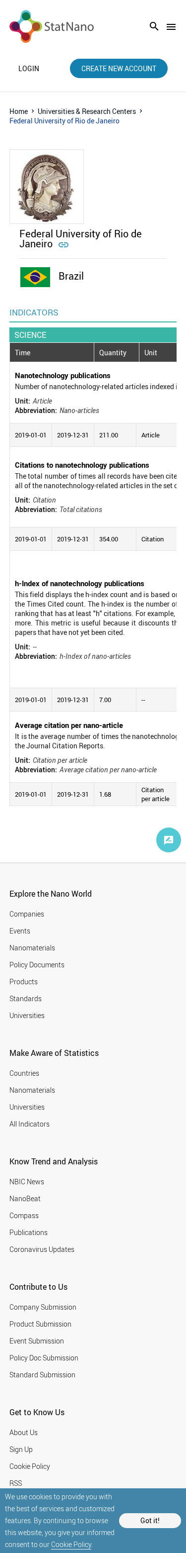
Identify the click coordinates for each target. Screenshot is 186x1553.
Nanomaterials (32, 947)
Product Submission (40, 1324)
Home (18, 111)
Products (23, 981)
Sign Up (21, 1449)
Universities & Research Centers (87, 111)
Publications (28, 1232)
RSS (15, 1483)
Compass (24, 1215)
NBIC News (26, 1181)
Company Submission (42, 1307)
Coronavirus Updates (41, 1249)
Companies (26, 914)
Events (19, 930)
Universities (27, 1015)
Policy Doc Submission (43, 1357)
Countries (24, 1073)
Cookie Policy (71, 1544)
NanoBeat (25, 1198)
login (28, 68)
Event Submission (36, 1341)
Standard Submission (42, 1374)
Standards (25, 998)
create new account (118, 68)
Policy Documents (36, 964)
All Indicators (29, 1124)
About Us (23, 1432)
